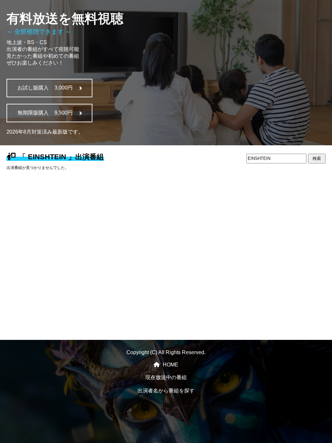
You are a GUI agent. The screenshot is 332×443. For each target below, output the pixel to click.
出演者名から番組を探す (166, 390)
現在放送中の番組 (166, 377)
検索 (317, 158)
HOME (170, 364)
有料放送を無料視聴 (65, 18)
